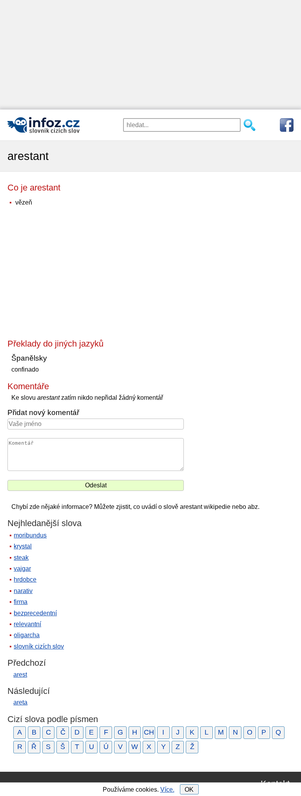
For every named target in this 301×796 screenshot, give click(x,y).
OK (189, 789)
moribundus (30, 535)
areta (20, 702)
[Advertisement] (150, 55)
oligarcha (27, 635)
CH (149, 732)
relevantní (27, 624)
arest (20, 674)
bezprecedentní (35, 613)
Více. (167, 789)
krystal (23, 546)
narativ (23, 591)
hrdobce (25, 579)
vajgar (22, 568)
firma (20, 601)
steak (21, 557)
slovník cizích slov (39, 646)
